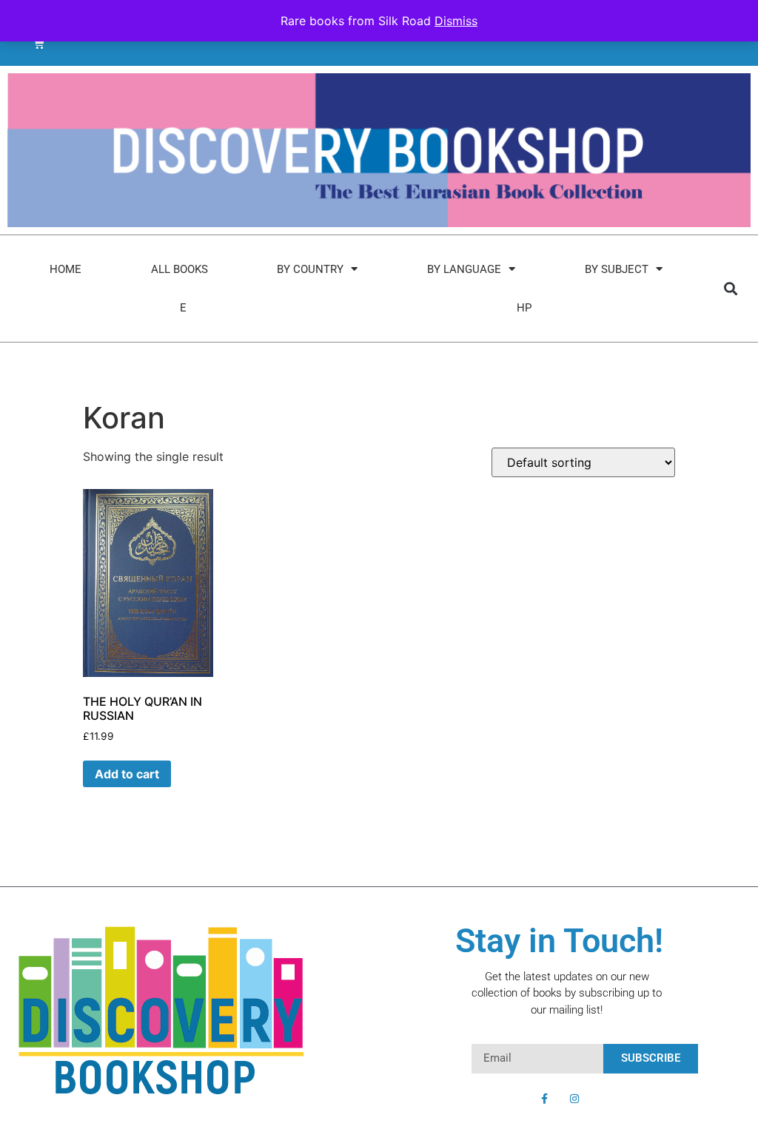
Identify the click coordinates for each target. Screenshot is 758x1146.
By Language (464, 269)
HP (524, 307)
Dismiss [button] (456, 20)
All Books (179, 269)
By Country (310, 269)
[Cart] (39, 43)
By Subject (616, 269)
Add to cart (127, 773)
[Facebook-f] (544, 1098)
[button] (730, 288)
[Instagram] (574, 1098)
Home (65, 269)
